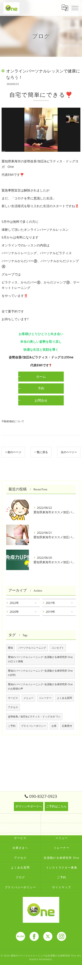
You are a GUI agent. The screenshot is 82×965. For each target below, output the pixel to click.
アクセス (13, 707)
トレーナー (45, 698)
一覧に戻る (41, 452)
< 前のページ (13, 452)
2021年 (50, 603)
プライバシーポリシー (33, 725)
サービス (13, 698)
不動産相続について (13, 421)
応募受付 (67, 725)
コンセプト (57, 647)
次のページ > (69, 452)
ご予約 (11, 725)
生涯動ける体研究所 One (61, 857)
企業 (53, 725)
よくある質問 (64, 698)
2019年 (50, 612)
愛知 (10, 647)
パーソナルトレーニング (32, 647)
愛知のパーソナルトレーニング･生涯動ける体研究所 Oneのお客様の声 (40, 686)
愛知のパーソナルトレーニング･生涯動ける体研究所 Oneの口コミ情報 (40, 659)
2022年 (14, 603)
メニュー (28, 698)
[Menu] (75, 8)
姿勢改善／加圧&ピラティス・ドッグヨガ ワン (34, 716)
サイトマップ (61, 887)
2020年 (14, 612)
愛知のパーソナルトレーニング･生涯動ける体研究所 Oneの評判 (40, 673)
